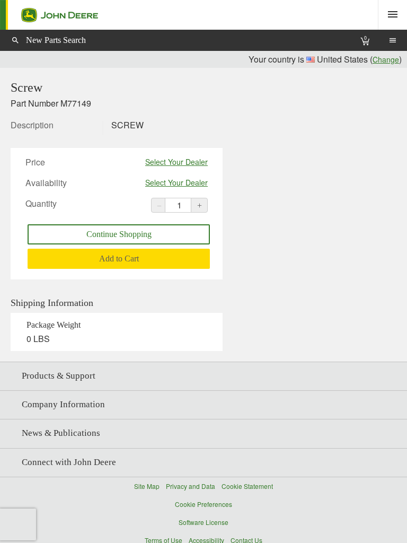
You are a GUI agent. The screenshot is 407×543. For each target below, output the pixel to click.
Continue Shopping (119, 234)
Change (386, 59)
